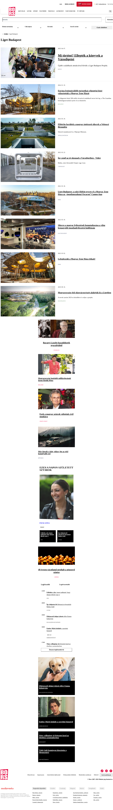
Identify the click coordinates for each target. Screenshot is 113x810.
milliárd (40, 385)
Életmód (43, 11)
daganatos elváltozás (53, 622)
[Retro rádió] (80, 4)
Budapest (60, 104)
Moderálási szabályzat (85, 775)
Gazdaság (62, 788)
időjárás (40, 458)
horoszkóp (42, 742)
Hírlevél (96, 775)
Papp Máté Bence (44, 759)
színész (56, 577)
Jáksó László (43, 421)
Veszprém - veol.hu (97, 797)
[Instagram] (106, 771)
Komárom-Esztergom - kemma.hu (80, 795)
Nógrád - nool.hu (76, 797)
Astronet (60, 11)
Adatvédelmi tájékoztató (53, 775)
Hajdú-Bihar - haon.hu (57, 800)
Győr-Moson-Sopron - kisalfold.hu (60, 797)
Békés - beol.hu (35, 797)
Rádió (102, 788)
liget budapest (62, 233)
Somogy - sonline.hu (77, 800)
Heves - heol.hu (56, 802)
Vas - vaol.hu (96, 795)
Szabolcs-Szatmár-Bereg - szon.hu (80, 802)
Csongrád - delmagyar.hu (37, 802)
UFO (42, 539)
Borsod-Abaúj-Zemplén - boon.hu (39, 800)
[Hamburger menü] (4, 11)
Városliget (61, 166)
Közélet (52, 788)
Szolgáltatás (92, 788)
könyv (60, 69)
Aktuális (21, 11)
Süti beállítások (106, 775)
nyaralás (56, 350)
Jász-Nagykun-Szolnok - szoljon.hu (80, 792)
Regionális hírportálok (39, 788)
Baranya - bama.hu (36, 795)
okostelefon (62, 301)
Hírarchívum (31, 775)
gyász (60, 539)
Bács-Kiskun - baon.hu (37, 792)
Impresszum (40, 775)
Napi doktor (70, 11)
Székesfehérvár (101, 4)
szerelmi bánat (51, 637)
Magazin (72, 788)
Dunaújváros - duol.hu (57, 792)
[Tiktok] (102, 771)
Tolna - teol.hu (96, 792)
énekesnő (42, 527)
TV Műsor (80, 11)
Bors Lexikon (69, 4)
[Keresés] (110, 11)
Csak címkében (102, 27)
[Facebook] (111, 771)
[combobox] (11, 27)
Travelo (51, 11)
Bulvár (82, 788)
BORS (6, 34)
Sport (35, 11)
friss (59, 199)
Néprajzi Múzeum (63, 135)
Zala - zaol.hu (96, 800)
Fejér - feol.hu (56, 795)
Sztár (29, 11)
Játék (61, 4)
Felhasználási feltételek (69, 775)
